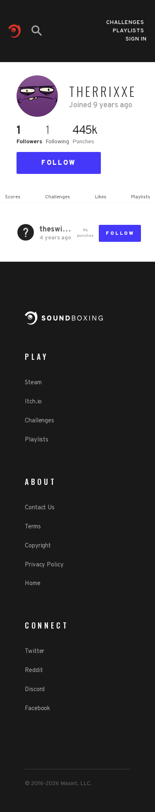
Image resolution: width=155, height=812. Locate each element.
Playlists (128, 28)
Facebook (37, 709)
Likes (100, 197)
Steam (33, 383)
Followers (29, 141)
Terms (33, 527)
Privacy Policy (44, 565)
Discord (35, 690)
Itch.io (33, 402)
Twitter (34, 651)
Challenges (125, 20)
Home (33, 584)
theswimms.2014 (55, 229)
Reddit (34, 671)
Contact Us (40, 508)
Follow (58, 163)
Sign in (136, 39)
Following (57, 141)
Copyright (38, 546)
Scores (12, 197)
